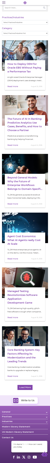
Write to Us (27, 400)
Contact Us (7, 437)
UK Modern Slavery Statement (18, 432)
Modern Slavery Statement (16, 426)
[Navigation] (3, 3)
